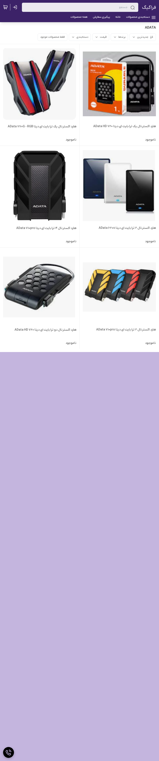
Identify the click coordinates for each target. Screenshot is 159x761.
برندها (121, 37)
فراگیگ (149, 7)
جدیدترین (142, 37)
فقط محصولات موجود (52, 37)
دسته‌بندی (82, 37)
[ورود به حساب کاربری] (16, 7)
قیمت (103, 37)
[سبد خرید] (5, 7)
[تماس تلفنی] (8, 752)
